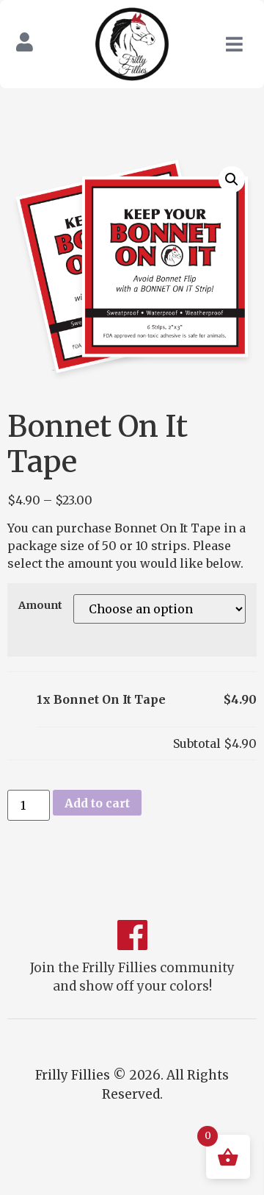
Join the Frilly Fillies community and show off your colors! (132, 977)
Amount (40, 605)
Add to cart (97, 803)
